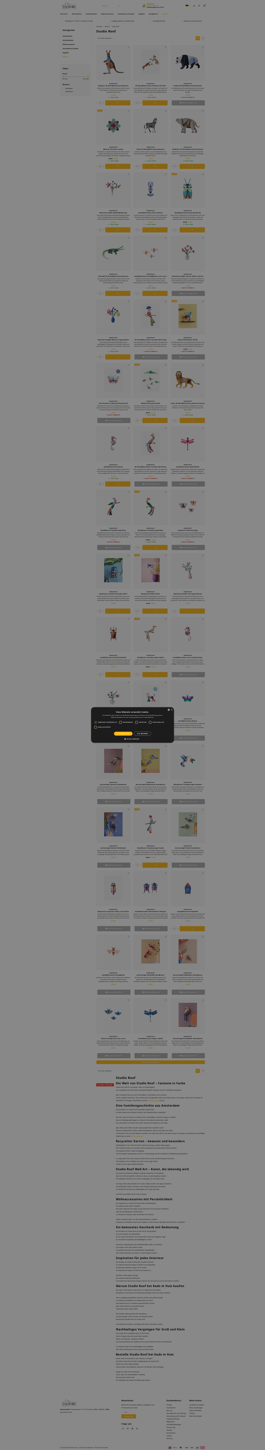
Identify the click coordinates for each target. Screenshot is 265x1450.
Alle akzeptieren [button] (123, 734)
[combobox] (169, 710)
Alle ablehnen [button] (142, 734)
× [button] (171, 709)
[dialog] (132, 725)
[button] (132, 739)
